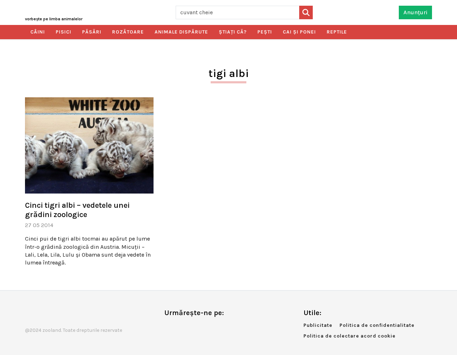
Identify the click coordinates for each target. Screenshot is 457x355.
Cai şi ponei (299, 32)
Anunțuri (415, 12)
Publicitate (317, 325)
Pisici (63, 32)
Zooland (53, 18)
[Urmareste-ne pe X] (181, 328)
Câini (37, 32)
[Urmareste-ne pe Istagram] (193, 328)
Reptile (337, 32)
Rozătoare (128, 32)
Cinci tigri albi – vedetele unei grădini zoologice (77, 210)
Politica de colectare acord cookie (349, 336)
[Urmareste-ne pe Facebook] (169, 328)
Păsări (91, 32)
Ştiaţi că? (233, 32)
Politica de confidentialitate (377, 325)
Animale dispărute (181, 32)
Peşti (264, 32)
